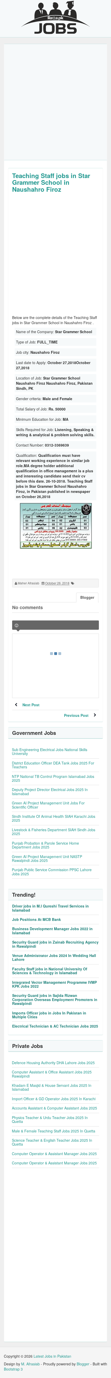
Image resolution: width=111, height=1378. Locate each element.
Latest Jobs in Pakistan (52, 1356)
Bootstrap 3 (13, 1369)
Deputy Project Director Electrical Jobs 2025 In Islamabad (50, 791)
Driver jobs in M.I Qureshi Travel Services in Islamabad (50, 907)
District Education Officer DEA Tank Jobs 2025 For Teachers (53, 764)
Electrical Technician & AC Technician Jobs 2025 (55, 1026)
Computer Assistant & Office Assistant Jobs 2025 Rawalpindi (52, 1073)
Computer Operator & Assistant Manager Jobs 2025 (54, 1153)
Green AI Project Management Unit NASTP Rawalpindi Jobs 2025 (47, 858)
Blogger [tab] (87, 597)
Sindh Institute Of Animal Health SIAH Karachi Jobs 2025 (53, 818)
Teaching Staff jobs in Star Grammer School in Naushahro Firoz (51, 182)
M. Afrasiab (30, 1363)
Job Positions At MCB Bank (36, 919)
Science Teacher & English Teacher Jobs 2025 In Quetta (52, 1142)
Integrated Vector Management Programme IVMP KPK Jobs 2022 (54, 984)
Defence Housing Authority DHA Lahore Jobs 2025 (53, 1062)
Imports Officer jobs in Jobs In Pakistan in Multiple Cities (49, 1014)
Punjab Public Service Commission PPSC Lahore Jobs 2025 (52, 871)
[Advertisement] (55, 102)
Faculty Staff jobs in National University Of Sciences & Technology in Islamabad (49, 970)
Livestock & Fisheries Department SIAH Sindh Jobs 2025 (53, 831)
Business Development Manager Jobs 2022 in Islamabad (52, 930)
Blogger (83, 1363)
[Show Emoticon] (16, 625)
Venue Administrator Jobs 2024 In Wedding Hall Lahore (54, 957)
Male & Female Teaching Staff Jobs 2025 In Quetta (53, 1130)
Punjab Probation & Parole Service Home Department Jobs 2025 (45, 845)
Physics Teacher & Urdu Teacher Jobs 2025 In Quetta (50, 1119)
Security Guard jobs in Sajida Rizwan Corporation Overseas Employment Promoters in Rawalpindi (54, 999)
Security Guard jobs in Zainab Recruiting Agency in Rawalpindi (55, 943)
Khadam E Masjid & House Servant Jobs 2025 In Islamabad (51, 1087)
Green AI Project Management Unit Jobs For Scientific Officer (48, 804)
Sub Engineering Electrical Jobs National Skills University (49, 751)
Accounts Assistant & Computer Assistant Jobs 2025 (54, 1108)
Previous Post (76, 715)
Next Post (30, 704)
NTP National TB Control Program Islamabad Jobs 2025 (53, 778)
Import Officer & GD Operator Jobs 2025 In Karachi (54, 1098)
